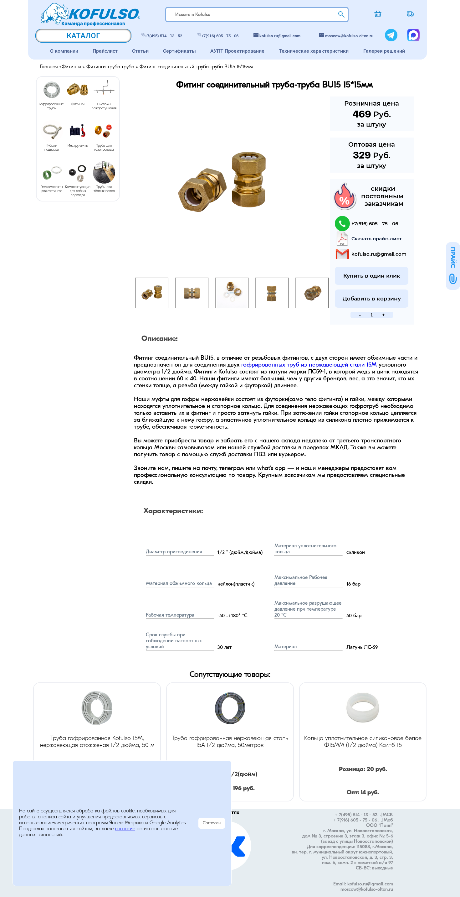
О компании (64, 51)
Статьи (140, 51)
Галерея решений (384, 51)
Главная (49, 67)
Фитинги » (74, 67)
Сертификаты (179, 51)
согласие (125, 829)
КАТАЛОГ (83, 35)
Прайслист (105, 51)
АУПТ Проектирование (237, 51)
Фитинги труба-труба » (113, 67)
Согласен (212, 823)
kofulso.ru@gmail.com (279, 36)
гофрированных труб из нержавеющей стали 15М (309, 365)
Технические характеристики (314, 51)
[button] (453, 266)
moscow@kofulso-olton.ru (349, 36)
